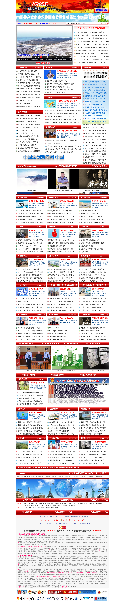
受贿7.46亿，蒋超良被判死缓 (28, 80)
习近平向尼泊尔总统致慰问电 (91, 28)
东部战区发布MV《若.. (100, 318)
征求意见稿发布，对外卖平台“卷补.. (61, 240)
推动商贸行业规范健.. (99, 259)
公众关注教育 (53, 409)
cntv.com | (55, 507)
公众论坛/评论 (85, 226)
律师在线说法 (53, 197)
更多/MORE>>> (76, 67)
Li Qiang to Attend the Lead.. (58, 331)
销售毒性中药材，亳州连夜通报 (96, 118)
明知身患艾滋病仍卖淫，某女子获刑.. (31, 272)
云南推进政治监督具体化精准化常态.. (62, 310)
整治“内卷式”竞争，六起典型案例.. (30, 269)
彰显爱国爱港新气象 (99, 412)
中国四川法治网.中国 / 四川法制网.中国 (93, 285)
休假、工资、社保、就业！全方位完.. (31, 310)
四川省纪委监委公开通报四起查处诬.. (94, 298)
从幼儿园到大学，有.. (67, 412)
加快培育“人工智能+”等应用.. (28, 121)
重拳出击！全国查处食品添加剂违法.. (31, 401)
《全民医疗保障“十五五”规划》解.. (93, 463)
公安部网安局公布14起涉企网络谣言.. (31, 211)
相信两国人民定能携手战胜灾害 (29, 86)
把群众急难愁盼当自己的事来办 (29, 136)
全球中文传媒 (32, 5)
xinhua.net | (49, 507)
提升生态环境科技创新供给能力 (29, 94)
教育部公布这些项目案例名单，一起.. (62, 425)
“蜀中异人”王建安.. (67, 442)
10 (56, 57)
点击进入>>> (52, 23)
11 (59, 57)
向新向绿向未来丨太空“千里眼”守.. (61, 278)
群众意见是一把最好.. (67, 230)
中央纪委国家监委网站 (36, 503)
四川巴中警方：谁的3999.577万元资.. (93, 310)
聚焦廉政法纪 (50, 127)
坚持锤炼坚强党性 (87, 252)
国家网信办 (91, 503)
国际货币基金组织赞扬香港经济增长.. (94, 422)
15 (70, 57)
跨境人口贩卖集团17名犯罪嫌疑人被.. (31, 275)
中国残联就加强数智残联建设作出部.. (31, 425)
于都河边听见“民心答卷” (26, 133)
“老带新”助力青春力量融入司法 (98, 370)
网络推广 (105, 67)
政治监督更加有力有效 (57, 246)
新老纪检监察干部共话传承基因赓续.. (62, 457)
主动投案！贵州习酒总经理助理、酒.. (31, 304)
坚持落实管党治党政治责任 (90, 240)
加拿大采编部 (99, 476)
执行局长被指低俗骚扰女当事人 (96, 99)
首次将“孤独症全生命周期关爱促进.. (30, 428)
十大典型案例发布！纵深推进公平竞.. (31, 281)
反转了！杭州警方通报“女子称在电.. (30, 240)
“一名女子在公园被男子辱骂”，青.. (30, 246)
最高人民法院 (46, 503)
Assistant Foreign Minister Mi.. (58, 336)
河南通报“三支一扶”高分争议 (95, 113)
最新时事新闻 (22, 112)
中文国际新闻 (22, 314)
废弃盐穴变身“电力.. (67, 259)
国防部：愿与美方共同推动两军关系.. (94, 328)
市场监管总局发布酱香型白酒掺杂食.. (31, 395)
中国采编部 (20, 476)
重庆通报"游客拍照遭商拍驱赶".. (96, 82)
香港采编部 (27, 476)
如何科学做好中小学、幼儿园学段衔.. (62, 422)
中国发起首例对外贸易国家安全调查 (30, 333)
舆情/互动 (87, 67)
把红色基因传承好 (98, 230)
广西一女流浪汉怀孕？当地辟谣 (95, 126)
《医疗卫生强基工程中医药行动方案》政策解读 (92, 59)
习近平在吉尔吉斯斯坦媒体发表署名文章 (90, 32)
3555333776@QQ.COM (30, 23)
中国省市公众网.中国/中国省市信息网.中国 (63, 285)
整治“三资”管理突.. (98, 289)
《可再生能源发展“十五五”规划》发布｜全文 (91, 62)
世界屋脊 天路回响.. (99, 201)
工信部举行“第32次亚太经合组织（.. (61, 275)
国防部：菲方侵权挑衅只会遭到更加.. (94, 339)
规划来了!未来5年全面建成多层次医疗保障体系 (92, 50)
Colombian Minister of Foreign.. (59, 333)
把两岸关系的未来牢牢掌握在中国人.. (94, 425)
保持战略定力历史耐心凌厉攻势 (29, 124)
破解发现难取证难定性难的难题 (29, 151)
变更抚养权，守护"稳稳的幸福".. (29, 74)
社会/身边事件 (22, 285)
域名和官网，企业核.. (36, 201)
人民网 (32, 505)
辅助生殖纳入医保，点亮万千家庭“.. (93, 460)
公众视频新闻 (85, 197)
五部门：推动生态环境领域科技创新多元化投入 (92, 35)
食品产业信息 (23, 379)
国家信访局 (27, 505)
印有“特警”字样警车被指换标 (95, 90)
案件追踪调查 (22, 256)
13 (64, 57)
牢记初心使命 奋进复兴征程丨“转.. (92, 219)
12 (62, 57)
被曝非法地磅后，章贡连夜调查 (95, 138)
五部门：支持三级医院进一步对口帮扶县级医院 (92, 44)
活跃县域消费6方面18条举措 (28, 145)
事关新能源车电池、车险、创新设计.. (62, 269)
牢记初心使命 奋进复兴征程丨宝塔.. (93, 213)
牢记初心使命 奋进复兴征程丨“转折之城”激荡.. (49, 60)
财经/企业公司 (54, 256)
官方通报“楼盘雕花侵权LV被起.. (96, 121)
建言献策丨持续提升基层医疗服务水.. (62, 252)
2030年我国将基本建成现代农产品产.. (31, 451)
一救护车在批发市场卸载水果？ (95, 129)
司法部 (86, 503)
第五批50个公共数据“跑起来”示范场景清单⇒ (91, 47)
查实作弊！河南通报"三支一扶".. (96, 104)
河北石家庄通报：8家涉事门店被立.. (30, 454)
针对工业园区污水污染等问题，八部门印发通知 (92, 56)
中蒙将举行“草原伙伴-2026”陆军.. (92, 331)
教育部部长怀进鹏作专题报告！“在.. (61, 434)
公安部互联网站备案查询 (63, 505)
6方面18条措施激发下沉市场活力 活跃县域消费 (92, 53)
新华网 (37, 505)
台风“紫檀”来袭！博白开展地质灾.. (61, 298)
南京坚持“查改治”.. (67, 289)
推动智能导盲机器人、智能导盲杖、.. (31, 431)
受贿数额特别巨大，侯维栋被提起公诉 (59, 152)
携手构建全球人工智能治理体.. (67, 71)
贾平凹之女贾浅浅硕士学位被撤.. (95, 132)
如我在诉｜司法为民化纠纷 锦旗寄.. (93, 281)
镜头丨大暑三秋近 (24, 301)
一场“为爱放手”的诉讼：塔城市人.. (93, 269)
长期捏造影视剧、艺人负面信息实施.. (31, 278)
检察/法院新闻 (85, 256)
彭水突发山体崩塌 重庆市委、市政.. (31, 307)
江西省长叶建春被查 (25, 100)
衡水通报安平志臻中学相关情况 (96, 110)
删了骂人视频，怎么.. (67, 201)
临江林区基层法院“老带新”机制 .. (92, 278)
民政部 (81, 503)
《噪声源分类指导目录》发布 (67, 101)
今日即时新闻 (22, 67)
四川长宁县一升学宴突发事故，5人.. (93, 307)
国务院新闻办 (98, 503)
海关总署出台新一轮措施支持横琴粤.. (94, 431)
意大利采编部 (82, 476)
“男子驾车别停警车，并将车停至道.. (30, 249)
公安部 (77, 503)
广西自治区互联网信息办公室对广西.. (31, 213)
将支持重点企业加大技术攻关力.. (29, 106)
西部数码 (73, 505)
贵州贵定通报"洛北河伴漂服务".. (96, 107)
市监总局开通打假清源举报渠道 (95, 156)
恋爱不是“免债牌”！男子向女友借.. (93, 275)
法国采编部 (75, 476)
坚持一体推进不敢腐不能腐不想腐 (92, 243)
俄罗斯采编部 (90, 476)
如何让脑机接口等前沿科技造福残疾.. (31, 434)
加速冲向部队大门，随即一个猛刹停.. (94, 336)
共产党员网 (27, 503)
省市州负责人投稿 (37, 67)
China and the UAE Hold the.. (58, 328)
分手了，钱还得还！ (25, 103)
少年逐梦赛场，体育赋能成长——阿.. (62, 428)
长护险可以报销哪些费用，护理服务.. (94, 454)
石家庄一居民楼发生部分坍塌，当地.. (31, 252)
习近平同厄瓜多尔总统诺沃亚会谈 (58, 87)
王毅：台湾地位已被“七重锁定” (91, 434)
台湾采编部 (34, 476)
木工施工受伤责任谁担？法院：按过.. (62, 219)
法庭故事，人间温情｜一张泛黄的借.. (94, 272)
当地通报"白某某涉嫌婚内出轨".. (96, 101)
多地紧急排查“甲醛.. (38, 383)
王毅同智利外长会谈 (36, 318)
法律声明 (52, 516)
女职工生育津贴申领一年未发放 (95, 141)
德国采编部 (61, 476)
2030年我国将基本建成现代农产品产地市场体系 (92, 41)
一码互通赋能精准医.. (99, 442)
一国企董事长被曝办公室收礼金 (95, 135)
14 (67, 57)
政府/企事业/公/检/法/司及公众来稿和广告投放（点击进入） (87, 473)
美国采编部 (41, 476)
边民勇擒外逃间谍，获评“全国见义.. (93, 333)
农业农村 (21, 438)
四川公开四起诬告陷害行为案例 (29, 97)
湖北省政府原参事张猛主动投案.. (29, 83)
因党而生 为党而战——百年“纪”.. (92, 216)
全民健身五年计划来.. (36, 289)
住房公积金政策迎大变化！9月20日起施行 (60, 116)
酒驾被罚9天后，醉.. (36, 230)
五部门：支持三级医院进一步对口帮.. (94, 451)
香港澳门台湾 (85, 409)
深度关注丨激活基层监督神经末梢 (61, 249)
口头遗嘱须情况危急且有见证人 (60, 213)
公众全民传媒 (22, 197)
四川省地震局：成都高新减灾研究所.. (94, 301)
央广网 (45, 505)
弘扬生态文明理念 (87, 246)
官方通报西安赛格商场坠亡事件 (96, 96)
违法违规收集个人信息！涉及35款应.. (31, 219)
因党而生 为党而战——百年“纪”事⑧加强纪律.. (21, 60)
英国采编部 (54, 476)
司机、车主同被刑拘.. (36, 259)
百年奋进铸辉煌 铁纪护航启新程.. (61, 454)
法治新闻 (21, 226)
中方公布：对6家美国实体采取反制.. (30, 331)
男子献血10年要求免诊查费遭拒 (95, 159)
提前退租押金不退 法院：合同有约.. (61, 222)
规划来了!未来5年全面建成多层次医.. (93, 457)
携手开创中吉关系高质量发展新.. (29, 92)
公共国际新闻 (53, 314)
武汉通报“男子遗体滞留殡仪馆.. (95, 87)
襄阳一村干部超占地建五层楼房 (95, 162)
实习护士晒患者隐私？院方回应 (96, 93)
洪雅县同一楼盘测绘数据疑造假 (95, 147)
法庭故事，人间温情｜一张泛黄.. (29, 77)
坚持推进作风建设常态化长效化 (92, 249)
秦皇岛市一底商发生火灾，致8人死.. (30, 243)
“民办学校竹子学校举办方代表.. (95, 150)
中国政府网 (63, 503)
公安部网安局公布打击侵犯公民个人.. (31, 216)
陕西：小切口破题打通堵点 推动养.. (61, 301)
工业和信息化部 (71, 503)
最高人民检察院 (55, 503)
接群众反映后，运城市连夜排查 (95, 144)
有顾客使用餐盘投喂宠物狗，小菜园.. (31, 404)
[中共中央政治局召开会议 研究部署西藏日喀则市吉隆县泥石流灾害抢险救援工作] (62, 19)
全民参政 (52, 226)
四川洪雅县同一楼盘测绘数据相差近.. (62, 243)
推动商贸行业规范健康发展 (27, 71)
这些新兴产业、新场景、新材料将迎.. (62, 272)
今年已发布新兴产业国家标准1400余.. (31, 398)
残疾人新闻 (21, 409)
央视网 (41, 505)
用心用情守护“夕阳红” (25, 130)
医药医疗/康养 (85, 438)
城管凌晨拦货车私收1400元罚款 (96, 84)
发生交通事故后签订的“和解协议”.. (61, 211)
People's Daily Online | (39, 507)
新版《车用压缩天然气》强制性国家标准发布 (62, 113)
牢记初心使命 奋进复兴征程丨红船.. (93, 222)
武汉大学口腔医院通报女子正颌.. (96, 116)
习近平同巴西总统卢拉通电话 (56, 92)
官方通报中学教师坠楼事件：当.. (95, 153)
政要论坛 (49, 67)
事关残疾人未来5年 (35, 412)
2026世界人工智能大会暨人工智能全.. (31, 339)
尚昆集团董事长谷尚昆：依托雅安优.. (62, 281)
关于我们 (39, 516)
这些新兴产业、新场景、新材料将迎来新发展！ (92, 38)
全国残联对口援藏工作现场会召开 (29, 422)
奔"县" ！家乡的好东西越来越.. (28, 139)
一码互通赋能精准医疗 (66, 370)
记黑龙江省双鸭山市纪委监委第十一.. (62, 451)
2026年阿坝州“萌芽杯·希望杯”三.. (29, 298)
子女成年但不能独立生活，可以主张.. (62, 216)
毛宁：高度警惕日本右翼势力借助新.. (31, 336)
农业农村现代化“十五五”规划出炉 (29, 463)
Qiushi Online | (28, 507)
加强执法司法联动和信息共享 (28, 148)
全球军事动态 (85, 314)
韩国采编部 (68, 476)
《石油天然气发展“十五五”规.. (28, 142)
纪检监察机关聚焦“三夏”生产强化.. (30, 457)
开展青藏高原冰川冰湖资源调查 (29, 89)
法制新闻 (49, 97)
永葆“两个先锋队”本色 (88, 211)
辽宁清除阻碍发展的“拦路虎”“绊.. (60, 307)
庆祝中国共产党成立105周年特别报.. (62, 460)
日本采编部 (47, 476)
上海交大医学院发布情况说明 (59, 431)
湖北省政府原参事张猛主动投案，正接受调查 (62, 140)
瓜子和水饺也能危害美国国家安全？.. (31, 328)
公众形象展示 (54, 438)
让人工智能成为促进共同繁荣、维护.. (31, 222)
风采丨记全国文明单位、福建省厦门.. (62, 304)
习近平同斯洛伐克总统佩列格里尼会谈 (59, 90)
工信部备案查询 (52, 505)
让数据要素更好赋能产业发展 (28, 127)
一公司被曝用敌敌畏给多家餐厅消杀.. (31, 392)
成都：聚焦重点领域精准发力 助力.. (93, 304)
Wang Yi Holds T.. (66, 318)
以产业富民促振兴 (35, 442)
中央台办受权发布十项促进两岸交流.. (94, 428)
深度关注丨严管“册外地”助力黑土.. (30, 460)
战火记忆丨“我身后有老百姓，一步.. (62, 463)
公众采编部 (46, 516)
